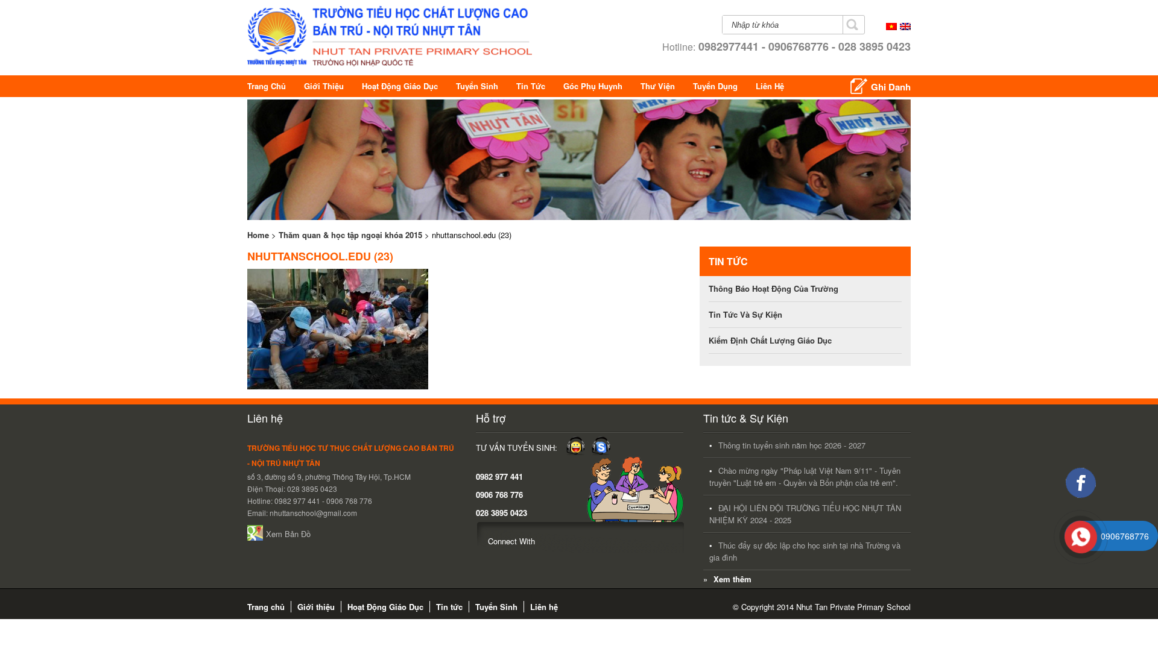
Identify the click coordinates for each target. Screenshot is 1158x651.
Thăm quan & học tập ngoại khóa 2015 (350, 235)
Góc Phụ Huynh (592, 86)
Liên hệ (770, 86)
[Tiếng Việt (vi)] (891, 27)
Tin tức (530, 86)
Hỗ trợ (490, 418)
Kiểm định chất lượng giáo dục (770, 340)
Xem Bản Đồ (288, 533)
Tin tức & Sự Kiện (745, 418)
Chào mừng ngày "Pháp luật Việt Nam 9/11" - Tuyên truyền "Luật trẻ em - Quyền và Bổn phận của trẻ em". (804, 476)
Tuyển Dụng (715, 86)
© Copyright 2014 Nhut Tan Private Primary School (822, 606)
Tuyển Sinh (477, 86)
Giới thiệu (324, 86)
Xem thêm (732, 579)
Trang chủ (266, 86)
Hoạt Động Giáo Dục (400, 86)
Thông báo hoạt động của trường (773, 288)
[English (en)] (905, 27)
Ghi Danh (891, 86)
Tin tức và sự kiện (745, 314)
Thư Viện (658, 86)
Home (258, 235)
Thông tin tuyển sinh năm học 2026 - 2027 (791, 445)
